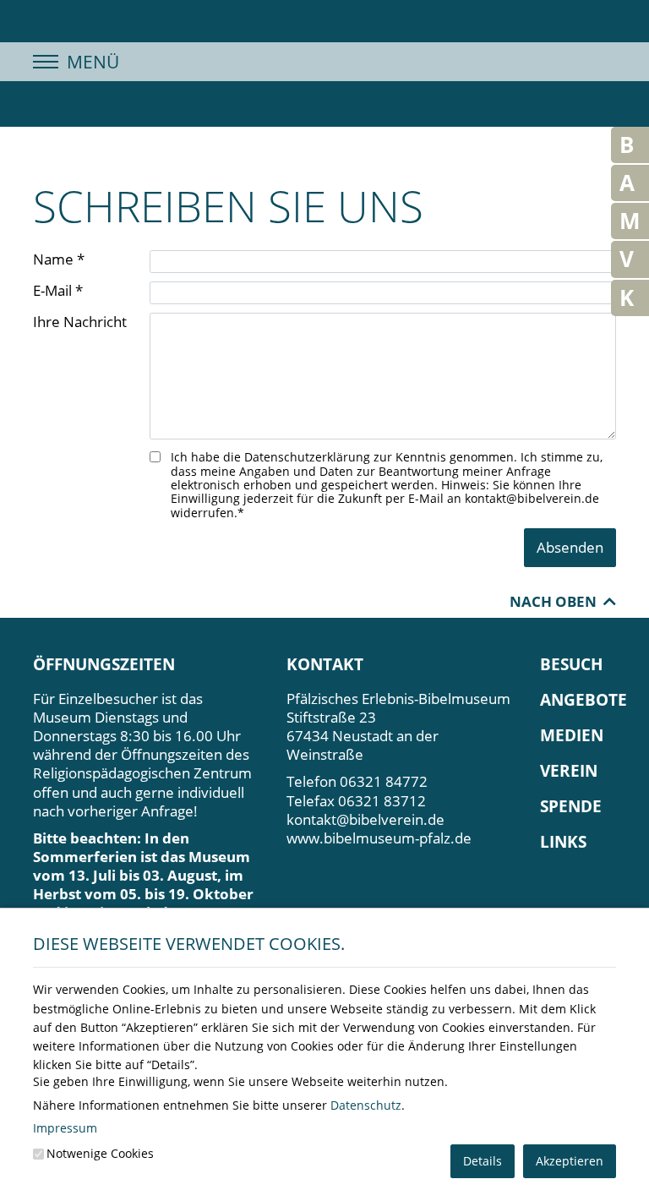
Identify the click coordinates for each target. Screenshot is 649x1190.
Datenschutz (365, 1105)
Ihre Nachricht (80, 322)
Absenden (570, 547)
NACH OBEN (556, 601)
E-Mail (58, 290)
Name (59, 259)
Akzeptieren (569, 1161)
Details (482, 1161)
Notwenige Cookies (100, 1153)
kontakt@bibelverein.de (365, 819)
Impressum (65, 1128)
